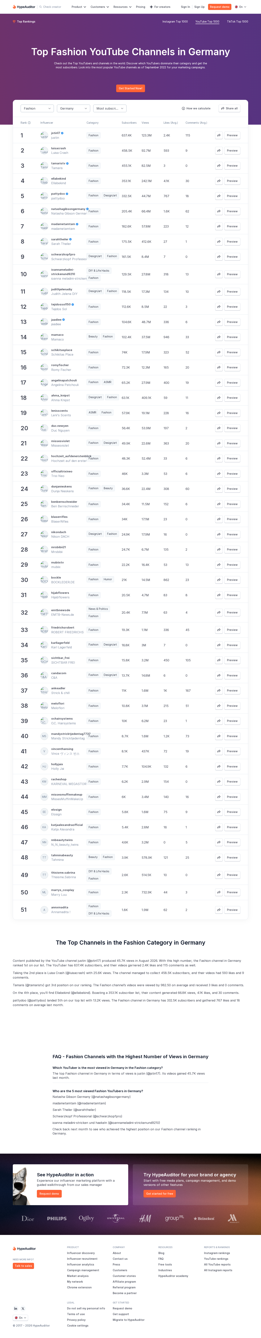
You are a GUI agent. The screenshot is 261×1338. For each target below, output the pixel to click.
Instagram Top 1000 (175, 21)
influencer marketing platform (82, 1180)
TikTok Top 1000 (237, 21)
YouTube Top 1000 (207, 21)
